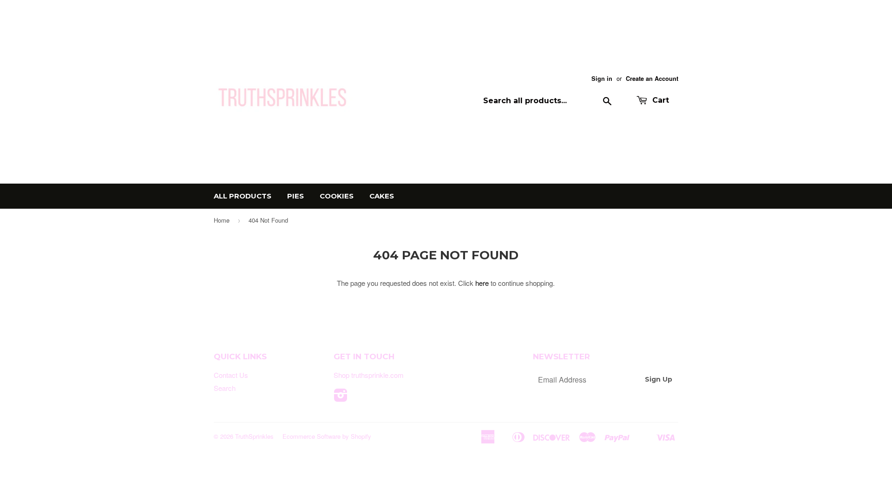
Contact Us (231, 375)
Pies (295, 196)
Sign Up (658, 379)
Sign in (601, 78)
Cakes (381, 196)
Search (225, 388)
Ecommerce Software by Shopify (326, 436)
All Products (242, 196)
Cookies (337, 196)
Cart (659, 100)
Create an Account (652, 78)
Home (222, 220)
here (482, 283)
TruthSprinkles (254, 436)
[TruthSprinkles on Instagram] (341, 398)
